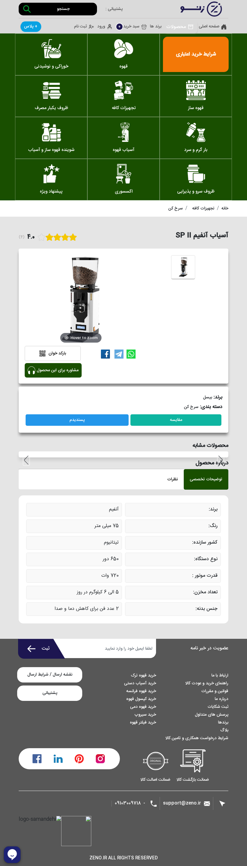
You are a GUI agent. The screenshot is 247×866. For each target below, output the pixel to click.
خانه (224, 208)
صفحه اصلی (209, 27)
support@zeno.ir (182, 803)
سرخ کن (175, 208)
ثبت (46, 649)
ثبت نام (80, 27)
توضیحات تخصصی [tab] (206, 479)
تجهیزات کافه (203, 208)
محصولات (176, 27)
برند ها (155, 27)
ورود (101, 27)
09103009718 (128, 803)
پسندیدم (77, 420)
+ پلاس (30, 26)
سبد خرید (128, 26)
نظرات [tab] (172, 479)
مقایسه (176, 420)
